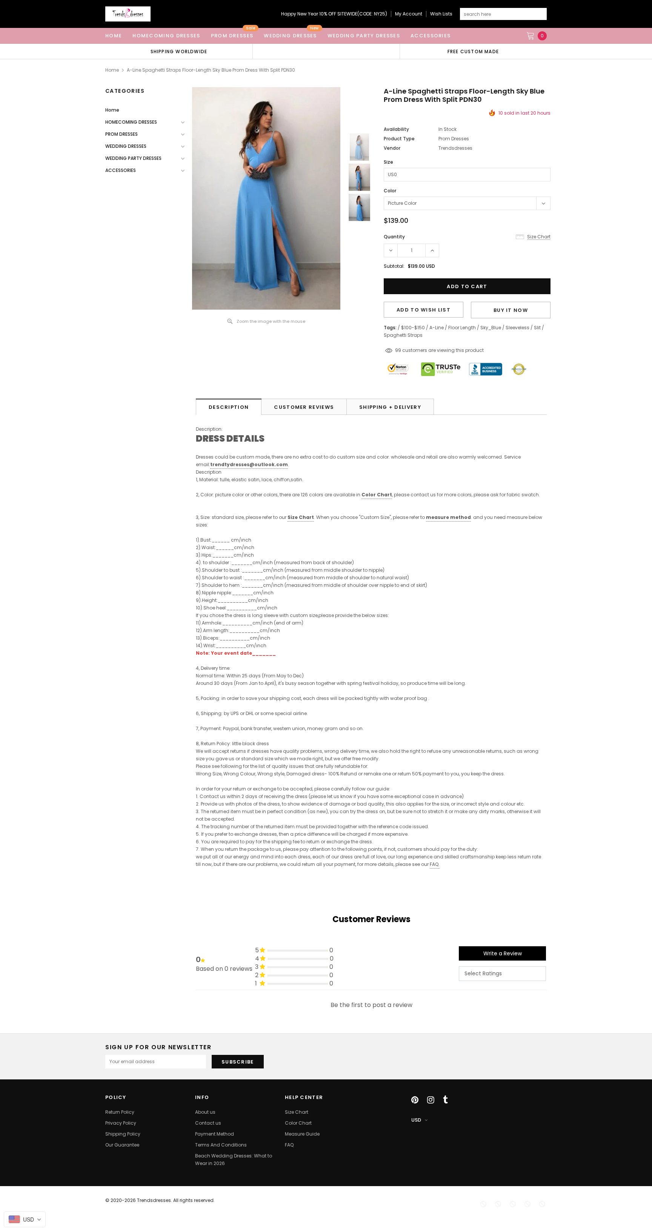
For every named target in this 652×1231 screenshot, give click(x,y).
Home (112, 70)
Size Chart (301, 517)
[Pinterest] (414, 1100)
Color (390, 190)
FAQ (434, 864)
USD (416, 1120)
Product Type (399, 138)
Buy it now (511, 310)
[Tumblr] (445, 1100)
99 (398, 350)
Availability (396, 129)
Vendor (392, 148)
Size (388, 162)
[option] (178, 51)
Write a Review (502, 953)
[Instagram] (430, 1100)
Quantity (394, 236)
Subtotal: (394, 266)
